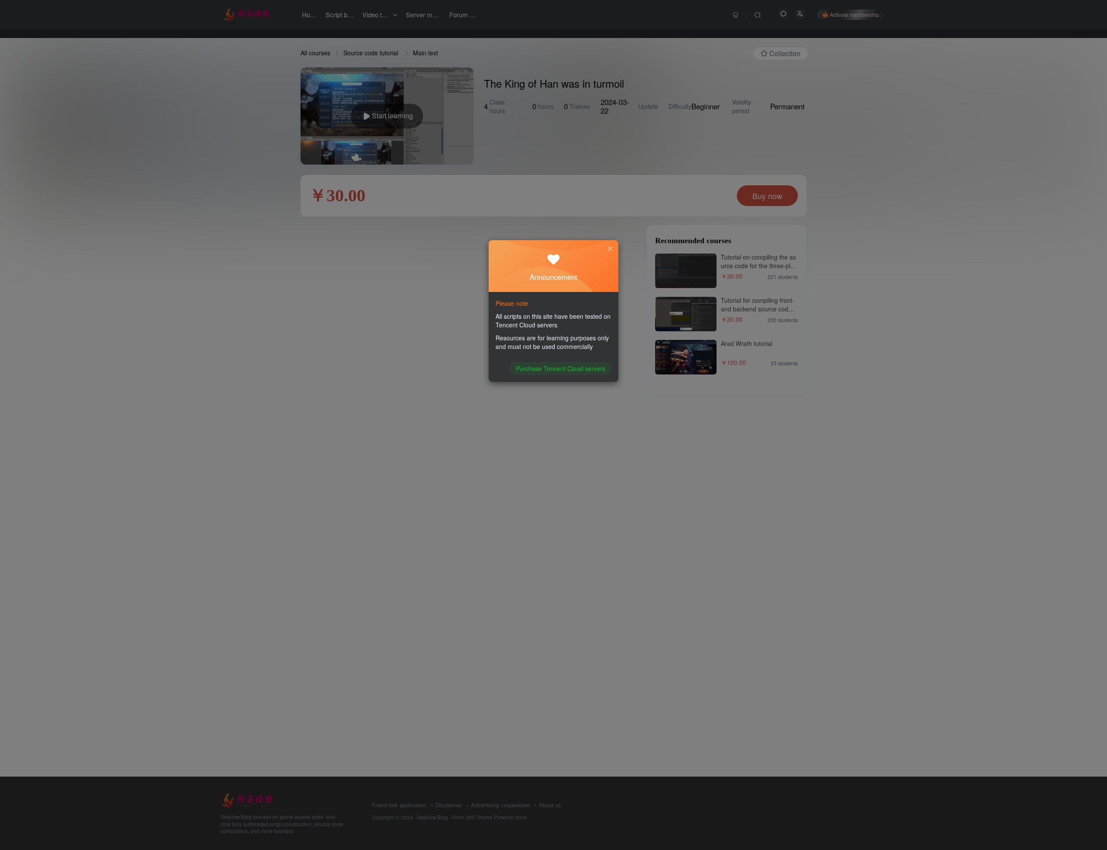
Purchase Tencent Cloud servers (560, 368)
